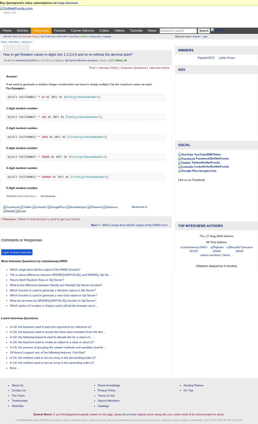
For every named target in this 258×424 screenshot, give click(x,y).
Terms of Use (106, 395)
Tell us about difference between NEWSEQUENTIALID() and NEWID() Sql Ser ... (61, 274)
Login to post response (16, 252)
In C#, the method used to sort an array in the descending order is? (53, 357)
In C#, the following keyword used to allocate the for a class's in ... (52, 337)
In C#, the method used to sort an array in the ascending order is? (52, 362)
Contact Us (19, 390)
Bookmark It (139, 206)
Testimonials (20, 400)
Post (91, 67)
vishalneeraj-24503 (26, 60)
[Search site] (217, 30)
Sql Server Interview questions (81, 60)
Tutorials (136, 30)
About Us (17, 385)
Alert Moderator (48, 196)
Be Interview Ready (29, 36)
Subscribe (96, 36)
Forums (60, 30)
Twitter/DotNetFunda (205, 162)
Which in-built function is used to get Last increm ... (42, 219)
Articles (22, 30)
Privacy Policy (106, 390)
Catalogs (107, 36)
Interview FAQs (107, 67)
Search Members (109, 400)
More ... (15, 368)
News (152, 30)
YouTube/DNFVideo (207, 154)
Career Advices (82, 30)
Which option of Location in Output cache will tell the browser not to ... (54, 305)
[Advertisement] (216, 105)
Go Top (188, 390)
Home (7, 30)
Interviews (41, 30)
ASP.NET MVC (10, 36)
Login (205, 36)
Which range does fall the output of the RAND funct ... (131, 225)
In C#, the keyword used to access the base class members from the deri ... (58, 331)
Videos (119, 30)
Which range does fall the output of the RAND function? (45, 269)
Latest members (210, 255)
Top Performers (48, 36)
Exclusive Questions (133, 67)
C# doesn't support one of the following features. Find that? (48, 352)
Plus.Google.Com (203, 170)
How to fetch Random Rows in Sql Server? (37, 279)
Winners (85, 36)
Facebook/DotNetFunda (212, 158)
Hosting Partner (194, 385)
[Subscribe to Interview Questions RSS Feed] (168, 46)
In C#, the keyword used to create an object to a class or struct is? (52, 342)
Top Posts (74, 36)
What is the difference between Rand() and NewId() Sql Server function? (56, 285)
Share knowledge (109, 385)
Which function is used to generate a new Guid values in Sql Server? (54, 295)
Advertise (18, 405)
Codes (104, 30)
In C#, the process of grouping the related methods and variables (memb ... (58, 347)
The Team (18, 395)
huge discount (68, 2)
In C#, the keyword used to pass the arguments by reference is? (51, 326)
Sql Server (27, 42)
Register (196, 36)
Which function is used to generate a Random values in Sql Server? (53, 290)
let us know (129, 414)
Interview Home (159, 67)
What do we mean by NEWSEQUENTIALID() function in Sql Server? (53, 300)
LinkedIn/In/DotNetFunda (211, 166)
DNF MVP (63, 36)
